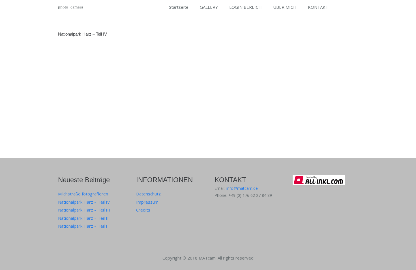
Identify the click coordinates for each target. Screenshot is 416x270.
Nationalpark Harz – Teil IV (82, 34)
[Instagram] (298, 215)
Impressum (147, 202)
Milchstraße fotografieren (83, 194)
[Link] (325, 189)
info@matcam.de (242, 188)
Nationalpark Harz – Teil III (84, 210)
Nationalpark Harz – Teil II (83, 218)
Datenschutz (148, 194)
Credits (143, 210)
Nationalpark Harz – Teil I (82, 226)
